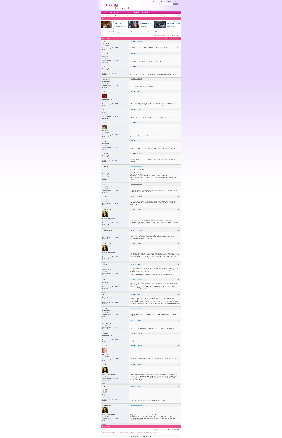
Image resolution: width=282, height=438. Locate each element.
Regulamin (120, 12)
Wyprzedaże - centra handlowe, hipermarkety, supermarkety (134, 32)
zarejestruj (164, 35)
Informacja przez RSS (174, 38)
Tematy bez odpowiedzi (173, 16)
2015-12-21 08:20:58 (136, 122)
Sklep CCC (154, 32)
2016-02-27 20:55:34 (136, 230)
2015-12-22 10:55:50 (136, 141)
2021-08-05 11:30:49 (136, 320)
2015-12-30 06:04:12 (136, 153)
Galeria (162, 1)
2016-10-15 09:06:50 (136, 294)
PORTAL (105, 12)
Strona (104, 228)
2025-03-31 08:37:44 (136, 386)
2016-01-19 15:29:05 (136, 184)
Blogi (157, 1)
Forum (153, 1)
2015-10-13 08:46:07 (136, 79)
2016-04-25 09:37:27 (136, 264)
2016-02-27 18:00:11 (136, 209)
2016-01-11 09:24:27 (136, 166)
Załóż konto (168, 1)
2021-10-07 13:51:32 (136, 333)
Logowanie (145, 12)
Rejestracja (135, 12)
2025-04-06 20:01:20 (136, 405)
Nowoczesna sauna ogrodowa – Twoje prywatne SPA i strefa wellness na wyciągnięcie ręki (119, 25)
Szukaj (128, 12)
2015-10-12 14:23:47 (136, 66)
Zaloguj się (175, 1)
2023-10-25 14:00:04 (136, 365)
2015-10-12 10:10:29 (136, 41)
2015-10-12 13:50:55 (136, 54)
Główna (112, 12)
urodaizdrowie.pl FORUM (109, 32)
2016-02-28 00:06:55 (136, 243)
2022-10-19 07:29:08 (136, 346)
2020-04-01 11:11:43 (136, 308)
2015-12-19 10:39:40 (136, 110)
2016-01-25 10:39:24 (136, 196)
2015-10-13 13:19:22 (136, 91)
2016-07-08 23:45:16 (136, 279)
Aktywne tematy (160, 16)
